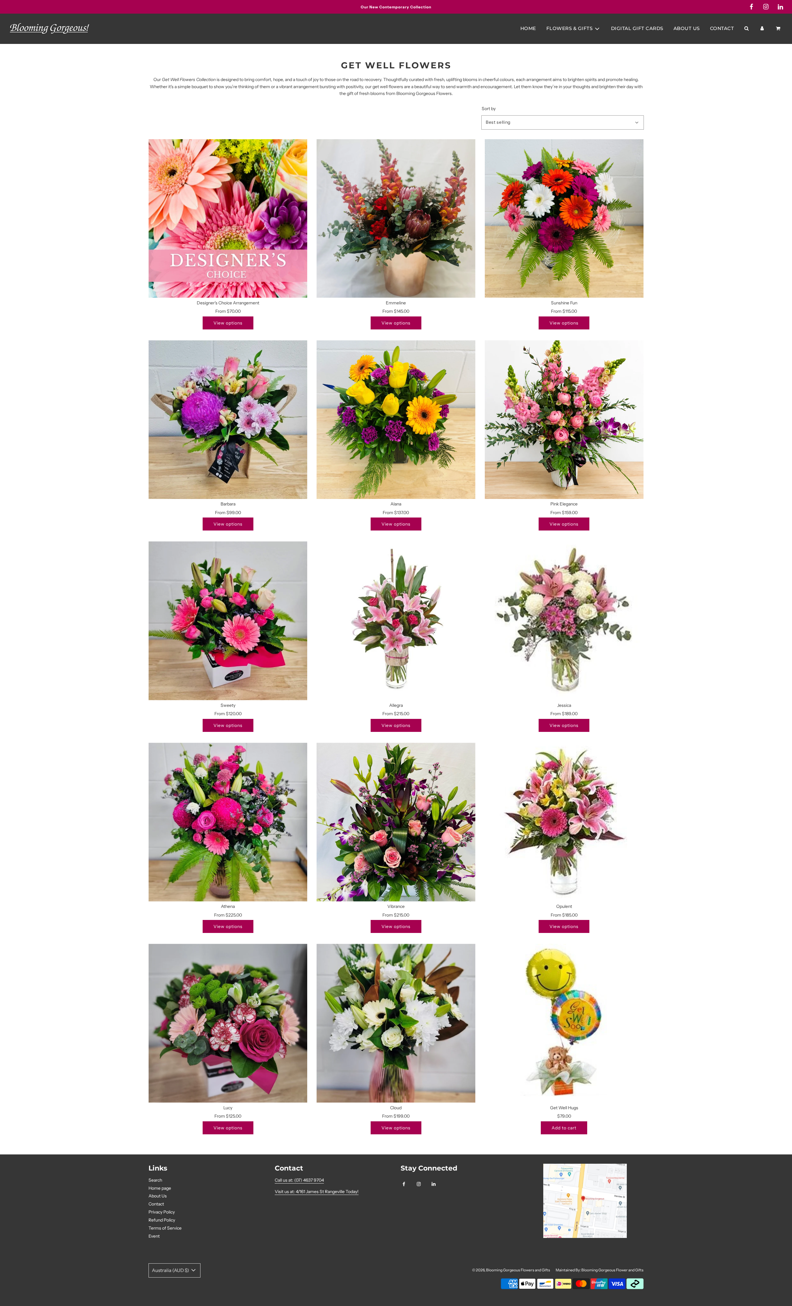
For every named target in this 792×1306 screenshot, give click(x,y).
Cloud (396, 1108)
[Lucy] (227, 1023)
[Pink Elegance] (564, 419)
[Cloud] (395, 1023)
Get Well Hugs (564, 1108)
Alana (395, 504)
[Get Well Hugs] (564, 1023)
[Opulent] (564, 822)
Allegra (396, 705)
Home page (159, 1188)
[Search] (746, 28)
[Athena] (227, 822)
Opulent (564, 906)
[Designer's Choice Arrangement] (227, 218)
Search (155, 1180)
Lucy (227, 1108)
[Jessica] (564, 620)
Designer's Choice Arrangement (228, 303)
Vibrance (396, 906)
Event (154, 1236)
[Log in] (762, 28)
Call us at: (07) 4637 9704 (299, 1180)
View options (228, 323)
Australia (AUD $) (171, 1270)
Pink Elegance (564, 504)
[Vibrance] (395, 822)
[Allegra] (395, 620)
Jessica (564, 705)
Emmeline (396, 303)
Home (528, 28)
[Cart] (778, 28)
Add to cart (564, 1128)
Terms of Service (165, 1228)
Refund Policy (161, 1220)
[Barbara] (227, 419)
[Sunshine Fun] (564, 218)
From (228, 311)
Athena (228, 906)
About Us (687, 28)
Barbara (228, 504)
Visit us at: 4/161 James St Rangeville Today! (317, 1191)
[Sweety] (227, 620)
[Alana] (395, 419)
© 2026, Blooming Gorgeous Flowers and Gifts (511, 1270)
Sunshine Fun (564, 303)
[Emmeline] (395, 218)
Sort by (489, 108)
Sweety (228, 705)
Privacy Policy (161, 1212)
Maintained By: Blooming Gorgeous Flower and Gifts (600, 1270)
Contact (722, 28)
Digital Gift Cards (637, 28)
